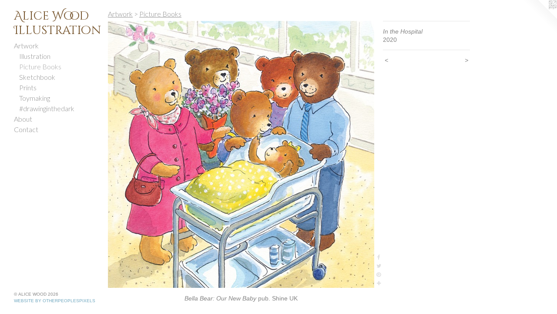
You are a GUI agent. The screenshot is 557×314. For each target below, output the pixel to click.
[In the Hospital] (241, 154)
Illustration (34, 56)
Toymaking (34, 98)
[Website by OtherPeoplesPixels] (539, 17)
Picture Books (40, 66)
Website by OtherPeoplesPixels (54, 300)
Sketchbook (37, 77)
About (23, 119)
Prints (28, 87)
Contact (26, 129)
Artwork (26, 45)
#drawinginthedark (46, 108)
